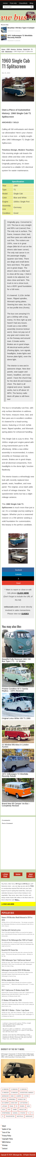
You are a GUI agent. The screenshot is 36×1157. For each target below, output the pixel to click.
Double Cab (21, 1099)
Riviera (22, 1106)
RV (16, 1106)
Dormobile (12, 1099)
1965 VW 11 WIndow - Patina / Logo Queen (15, 1010)
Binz (12, 1096)
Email (18, 583)
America (13, 49)
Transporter (10, 1116)
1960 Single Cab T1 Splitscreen (16, 63)
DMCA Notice (6, 1142)
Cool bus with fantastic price (11, 930)
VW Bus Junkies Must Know (10, 980)
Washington (8, 51)
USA (2, 51)
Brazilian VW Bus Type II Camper (20, 28)
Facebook (18, 570)
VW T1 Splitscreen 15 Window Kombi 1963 (15, 990)
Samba (15, 1109)
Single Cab (26, 49)
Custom (26, 1096)
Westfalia (20, 1116)
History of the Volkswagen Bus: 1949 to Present (17, 940)
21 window (5, 1092)
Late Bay (4, 1106)
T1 (32, 49)
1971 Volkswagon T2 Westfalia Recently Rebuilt (19, 36)
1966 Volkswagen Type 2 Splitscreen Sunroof (16, 960)
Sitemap (4, 1145)
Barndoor (5, 1096)
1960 (8, 49)
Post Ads (13, 3)
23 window (14, 1092)
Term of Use (6, 1132)
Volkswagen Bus (17, 1155)
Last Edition (24, 1103)
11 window (5, 1089)
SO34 (3, 1109)
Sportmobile (6, 1113)
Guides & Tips (6, 1129)
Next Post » (30, 875)
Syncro (22, 1113)
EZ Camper (5, 1103)
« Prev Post (5, 875)
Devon (4, 1099)
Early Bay (14, 1103)
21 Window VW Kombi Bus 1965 (12, 1000)
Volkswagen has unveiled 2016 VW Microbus (16, 970)
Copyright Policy (7, 1139)
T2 (32, 1113)
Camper (18, 1096)
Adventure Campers (26, 1092)
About (4, 1126)
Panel (11, 1106)
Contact (4, 1148)
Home (5, 3)
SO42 (8, 1109)
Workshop (29, 1116)
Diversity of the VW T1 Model (12, 1049)
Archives (19, 49)
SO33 (28, 1106)
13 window (14, 1089)
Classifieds (23, 3)
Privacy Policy (6, 1135)
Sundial (15, 1113)
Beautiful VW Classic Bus (10, 950)
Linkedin (18, 574)
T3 (2, 1116)
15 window (23, 1089)
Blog (31, 3)
